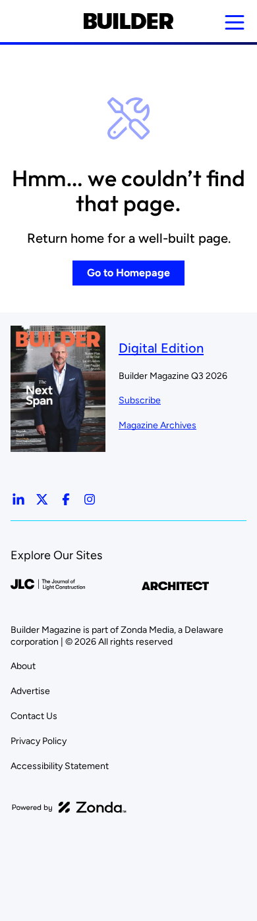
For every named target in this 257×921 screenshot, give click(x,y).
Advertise (30, 691)
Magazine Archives (157, 425)
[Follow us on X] (42, 499)
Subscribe (140, 400)
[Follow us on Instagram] (90, 499)
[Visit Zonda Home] (69, 807)
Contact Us (34, 716)
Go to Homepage (128, 272)
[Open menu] (234, 22)
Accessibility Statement (60, 766)
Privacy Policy (39, 741)
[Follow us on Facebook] (66, 499)
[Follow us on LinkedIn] (18, 499)
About (23, 666)
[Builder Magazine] (128, 21)
